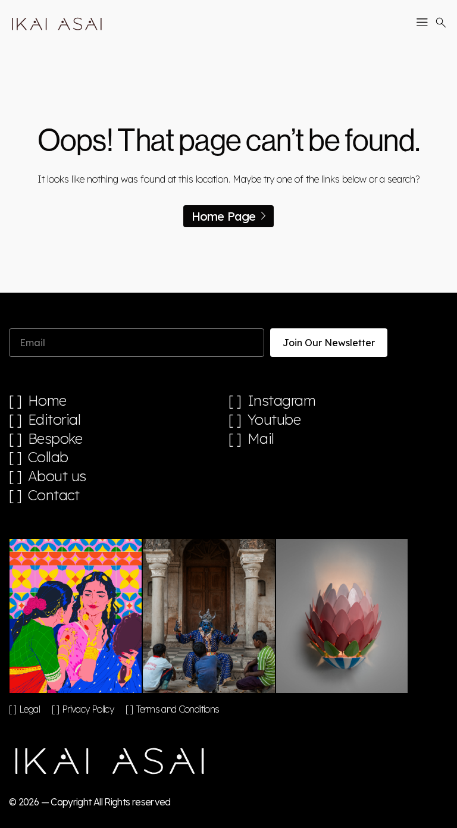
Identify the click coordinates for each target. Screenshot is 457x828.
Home (47, 401)
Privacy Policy (88, 709)
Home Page (224, 216)
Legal (29, 709)
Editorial (54, 420)
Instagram (282, 401)
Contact (54, 495)
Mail (261, 439)
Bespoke (55, 439)
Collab (48, 457)
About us (57, 476)
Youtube (274, 420)
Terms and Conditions (177, 709)
